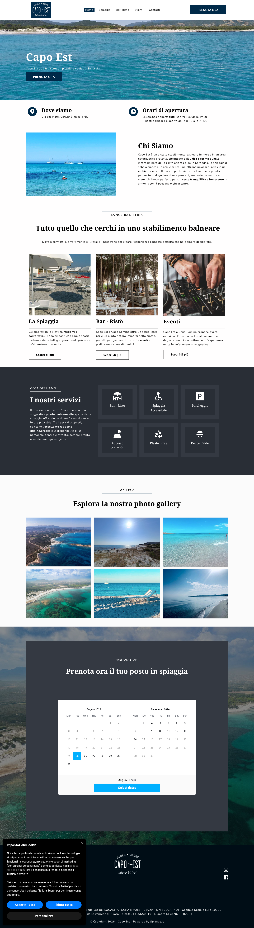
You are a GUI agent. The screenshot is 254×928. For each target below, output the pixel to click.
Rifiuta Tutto (63, 905)
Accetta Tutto (25, 905)
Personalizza (44, 916)
